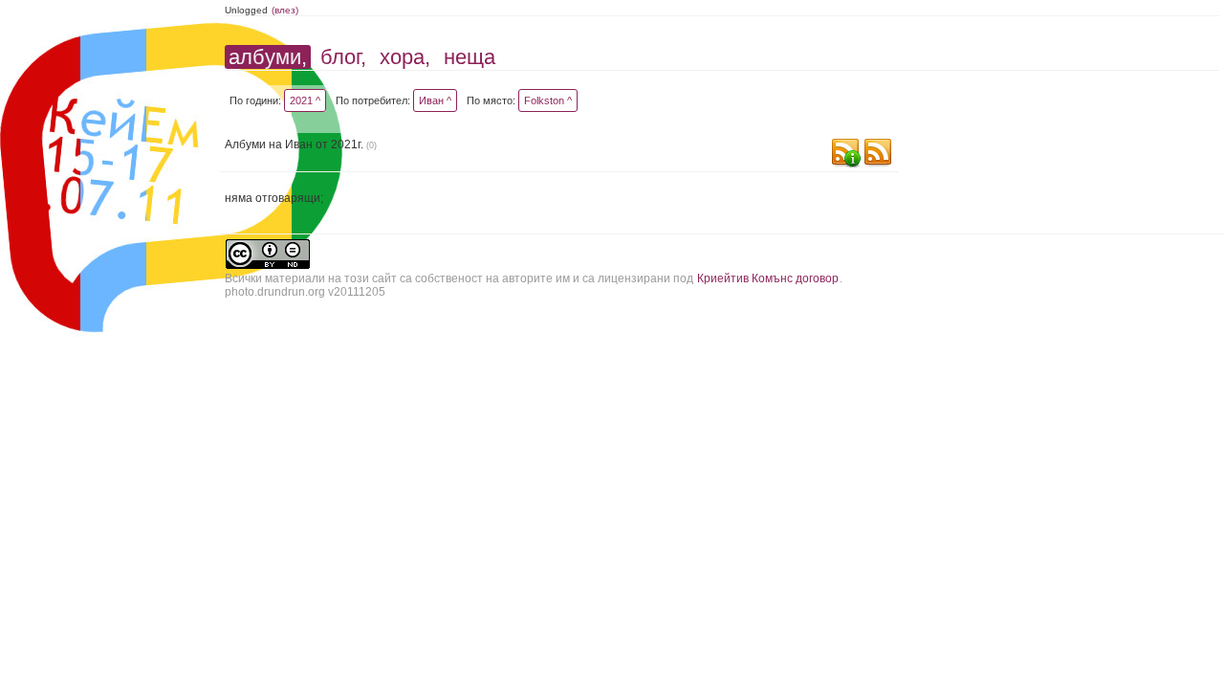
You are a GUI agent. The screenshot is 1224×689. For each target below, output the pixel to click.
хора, (405, 57)
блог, (343, 57)
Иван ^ (435, 100)
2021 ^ (305, 100)
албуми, (268, 57)
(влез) (285, 10)
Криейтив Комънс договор (768, 278)
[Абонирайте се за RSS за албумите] (878, 154)
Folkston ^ (548, 100)
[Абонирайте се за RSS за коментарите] (845, 154)
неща (469, 57)
